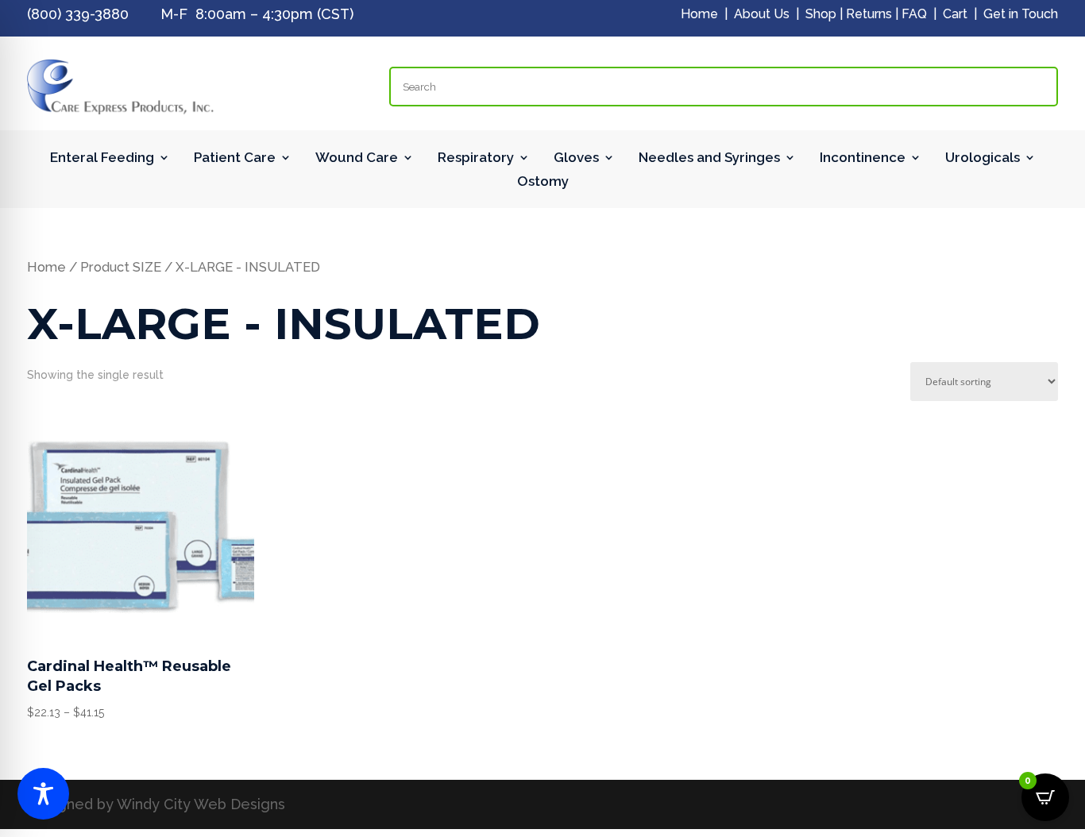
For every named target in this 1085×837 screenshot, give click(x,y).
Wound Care (356, 158)
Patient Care (235, 158)
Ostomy (543, 182)
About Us (762, 13)
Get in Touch (1020, 13)
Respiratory (476, 158)
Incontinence (862, 158)
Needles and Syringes (709, 158)
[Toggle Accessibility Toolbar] (43, 793)
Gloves (576, 158)
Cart (955, 13)
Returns (869, 13)
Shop (820, 13)
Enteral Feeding (102, 158)
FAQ (914, 13)
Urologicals (982, 158)
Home (699, 13)
